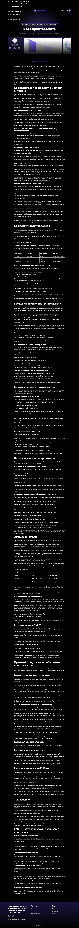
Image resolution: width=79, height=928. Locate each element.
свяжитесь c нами (64, 10)
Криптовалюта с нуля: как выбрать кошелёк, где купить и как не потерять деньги (17, 909)
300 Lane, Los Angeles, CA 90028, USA (18, 919)
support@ (12, 915)
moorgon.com (10, 916)
